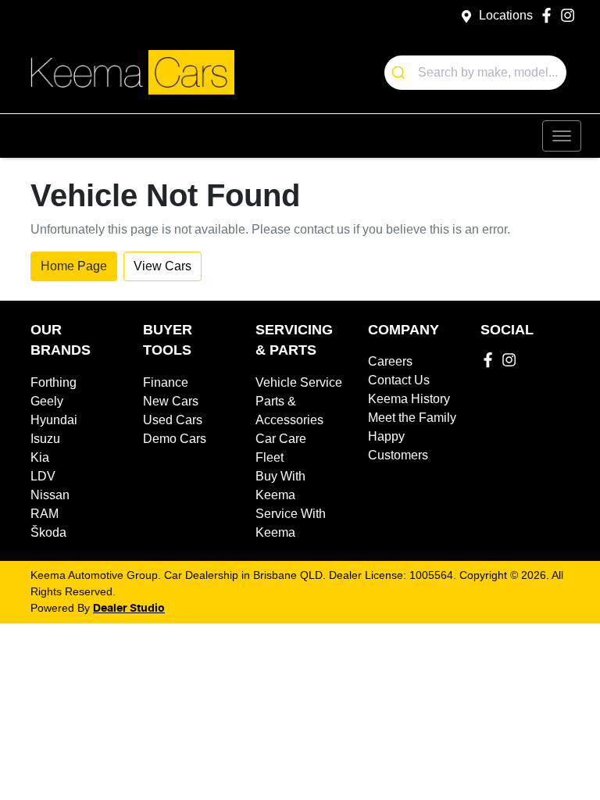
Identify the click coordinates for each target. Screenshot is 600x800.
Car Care (280, 438)
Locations (506, 15)
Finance (165, 382)
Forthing (53, 382)
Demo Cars (174, 438)
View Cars (162, 266)
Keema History (409, 398)
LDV (42, 476)
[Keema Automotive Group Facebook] (549, 15)
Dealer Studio (129, 608)
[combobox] (475, 72)
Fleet (269, 457)
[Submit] (401, 72)
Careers (390, 361)
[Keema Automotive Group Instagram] (570, 15)
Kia (39, 457)
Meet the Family (412, 417)
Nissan (50, 495)
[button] (561, 136)
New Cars (170, 401)
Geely (46, 401)
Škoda (48, 532)
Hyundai (53, 420)
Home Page (74, 266)
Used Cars (172, 420)
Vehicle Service (298, 382)
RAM (44, 513)
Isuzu (45, 438)
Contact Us (399, 380)
